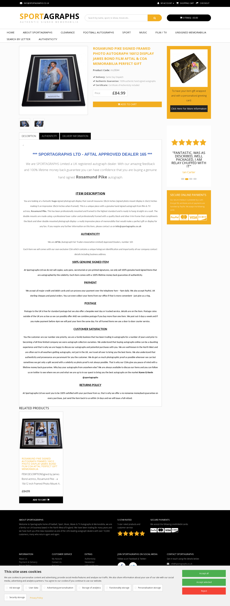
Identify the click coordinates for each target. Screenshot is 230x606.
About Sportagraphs (37, 32)
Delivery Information (75, 136)
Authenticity (48, 39)
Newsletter (90, 562)
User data (33, 587)
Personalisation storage (149, 587)
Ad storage (14, 587)
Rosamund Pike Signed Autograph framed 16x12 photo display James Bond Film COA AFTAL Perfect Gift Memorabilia (39, 464)
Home (10, 32)
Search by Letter (18, 39)
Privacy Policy (36, 597)
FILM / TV (161, 32)
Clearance (68, 32)
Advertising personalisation (60, 587)
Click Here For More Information (189, 108)
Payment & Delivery (28, 562)
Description (29, 136)
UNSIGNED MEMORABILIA (190, 32)
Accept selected (204, 582)
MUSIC (143, 32)
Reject (204, 590)
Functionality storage (119, 587)
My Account (57, 558)
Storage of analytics (91, 587)
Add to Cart (128, 104)
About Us (23, 558)
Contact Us (56, 562)
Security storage (17, 597)
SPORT (126, 32)
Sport (49, 16)
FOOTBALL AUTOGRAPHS (98, 32)
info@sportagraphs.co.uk (180, 563)
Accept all (204, 573)
